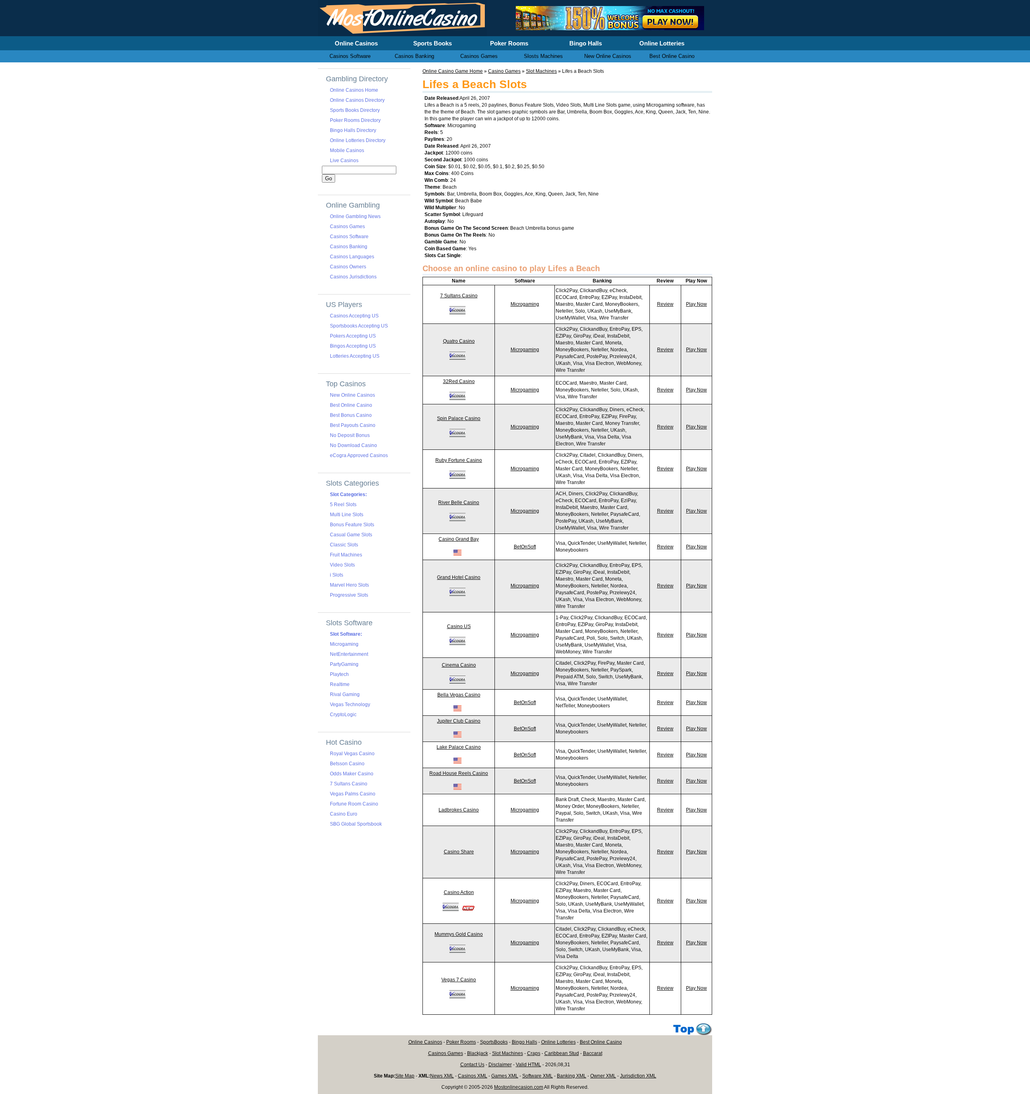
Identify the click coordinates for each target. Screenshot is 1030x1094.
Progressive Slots (349, 595)
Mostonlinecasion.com (518, 1087)
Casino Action (459, 892)
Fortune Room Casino (354, 804)
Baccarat (592, 1053)
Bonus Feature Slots (352, 524)
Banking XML (571, 1076)
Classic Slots (344, 545)
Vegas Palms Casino (352, 794)
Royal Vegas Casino (352, 753)
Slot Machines (541, 71)
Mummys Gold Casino (459, 934)
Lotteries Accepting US (354, 356)
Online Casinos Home (354, 90)
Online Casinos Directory (357, 100)
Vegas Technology (350, 704)
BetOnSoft (525, 547)
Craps (533, 1053)
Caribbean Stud (561, 1053)
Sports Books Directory (355, 110)
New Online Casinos (352, 395)
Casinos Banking (348, 246)
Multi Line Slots (346, 514)
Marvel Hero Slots (349, 585)
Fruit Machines (346, 555)
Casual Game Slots (351, 535)
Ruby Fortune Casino (458, 460)
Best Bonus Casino (351, 415)
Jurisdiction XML (638, 1076)
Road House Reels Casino (458, 773)
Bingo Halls (524, 1042)
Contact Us (472, 1064)
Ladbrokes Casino (459, 810)
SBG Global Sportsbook (356, 824)
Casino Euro (343, 814)
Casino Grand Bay (459, 539)
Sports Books (432, 43)
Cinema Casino (459, 665)
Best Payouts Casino (352, 425)
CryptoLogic (343, 714)
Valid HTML (528, 1064)
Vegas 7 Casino (458, 980)
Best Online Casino (351, 405)
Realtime (340, 684)
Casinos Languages (352, 257)
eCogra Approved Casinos (359, 455)
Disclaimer (500, 1064)
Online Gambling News (355, 216)
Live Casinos (344, 160)
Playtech (339, 674)
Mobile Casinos (347, 150)
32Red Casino (459, 381)
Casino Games (504, 71)
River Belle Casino (458, 502)
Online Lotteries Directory (357, 140)
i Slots (336, 575)
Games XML (504, 1076)
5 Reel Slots (343, 504)
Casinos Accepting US (354, 316)
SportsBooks (494, 1042)
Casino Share (459, 852)
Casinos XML (472, 1076)
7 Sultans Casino (459, 296)
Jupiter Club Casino (458, 721)
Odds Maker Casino (351, 774)
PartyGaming (344, 664)
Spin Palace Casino (458, 418)
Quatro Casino (459, 341)
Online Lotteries (558, 1042)
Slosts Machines (543, 56)
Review (665, 304)
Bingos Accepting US (353, 346)
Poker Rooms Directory (355, 120)
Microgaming (525, 304)
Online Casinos (425, 1042)
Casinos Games (347, 226)
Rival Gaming (345, 694)
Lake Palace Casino (459, 747)
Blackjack (477, 1053)
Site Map (404, 1076)
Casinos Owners (348, 267)
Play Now (696, 304)
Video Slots (342, 565)
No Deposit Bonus (350, 435)
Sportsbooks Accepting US (359, 326)
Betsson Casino (347, 763)
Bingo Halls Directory (353, 130)
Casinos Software (349, 236)
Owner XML (603, 1076)
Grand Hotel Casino (458, 577)
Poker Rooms (461, 1042)
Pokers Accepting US (353, 336)
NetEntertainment (349, 654)
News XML (442, 1076)
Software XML (537, 1076)
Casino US (459, 626)
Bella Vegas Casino (458, 695)
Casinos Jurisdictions (353, 277)
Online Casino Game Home (452, 71)
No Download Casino (353, 445)
